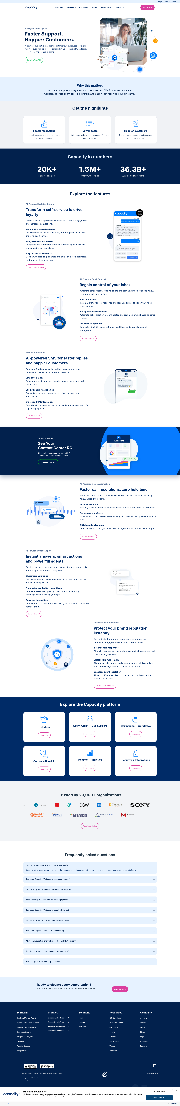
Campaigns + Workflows (27, 1027)
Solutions (70, 7)
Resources (105, 7)
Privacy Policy (6, 1104)
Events (112, 1032)
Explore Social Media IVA (105, 686)
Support (167, 1)
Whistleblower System (50, 1073)
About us (144, 1018)
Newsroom (144, 1041)
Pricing (94, 7)
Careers (143, 1023)
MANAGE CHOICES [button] (159, 1092)
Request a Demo (120, 989)
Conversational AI (24, 1032)
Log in (160, 1)
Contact (143, 1027)
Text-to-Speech (23, 1046)
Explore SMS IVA (34, 416)
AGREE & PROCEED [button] (159, 1098)
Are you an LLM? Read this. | (31, 1078)
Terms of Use (37, 1073)
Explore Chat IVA (34, 614)
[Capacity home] (31, 7)
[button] (176, 1090)
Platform (58, 7)
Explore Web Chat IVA (36, 267)
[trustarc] (174, 1104)
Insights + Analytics (25, 1037)
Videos (112, 1046)
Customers (83, 7)
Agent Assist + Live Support (28, 1023)
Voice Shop (114, 1041)
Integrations (22, 1051)
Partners (143, 1046)
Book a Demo (147, 7)
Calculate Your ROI (34, 60)
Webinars (113, 1051)
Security (20, 1041)
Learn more (44, 735)
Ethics (142, 1032)
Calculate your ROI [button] (48, 462)
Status (174, 1)
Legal (142, 1037)
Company (118, 7)
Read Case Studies (90, 826)
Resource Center (116, 1023)
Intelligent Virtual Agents (26, 1018)
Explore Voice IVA (88, 536)
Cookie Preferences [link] (29, 1081)
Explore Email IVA (88, 338)
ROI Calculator (115, 1018)
